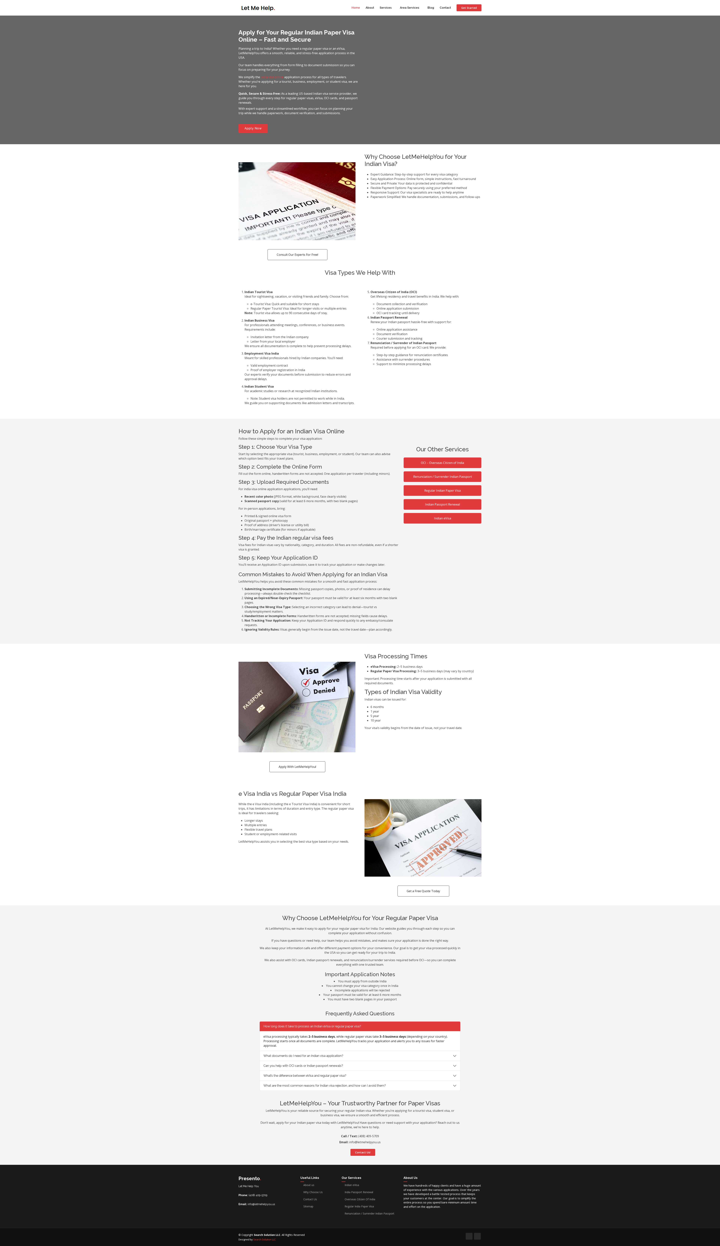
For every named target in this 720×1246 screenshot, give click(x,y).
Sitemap (308, 1206)
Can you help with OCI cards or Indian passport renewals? (303, 1065)
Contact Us (310, 1199)
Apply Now (253, 128)
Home (356, 7)
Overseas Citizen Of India (360, 1199)
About (370, 7)
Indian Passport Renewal (442, 504)
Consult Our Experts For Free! (297, 255)
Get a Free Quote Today (423, 891)
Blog (431, 7)
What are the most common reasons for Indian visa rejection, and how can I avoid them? (324, 1085)
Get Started (469, 8)
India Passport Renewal (359, 1192)
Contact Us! (362, 1152)
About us (308, 1185)
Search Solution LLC (264, 1239)
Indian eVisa (442, 518)
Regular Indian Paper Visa (442, 490)
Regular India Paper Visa (359, 1206)
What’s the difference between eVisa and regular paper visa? (304, 1075)
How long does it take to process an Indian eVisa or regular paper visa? (312, 1026)
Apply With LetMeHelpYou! (297, 767)
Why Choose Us (313, 1192)
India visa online (272, 77)
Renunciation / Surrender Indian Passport (442, 477)
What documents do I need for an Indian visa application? (303, 1056)
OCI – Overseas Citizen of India (442, 463)
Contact (445, 7)
